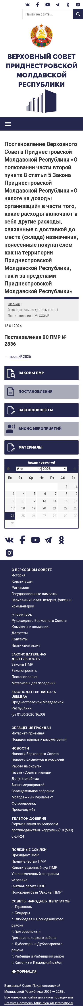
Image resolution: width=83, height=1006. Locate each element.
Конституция (22, 581)
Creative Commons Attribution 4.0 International (38, 1003)
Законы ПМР (31, 373)
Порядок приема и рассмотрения (39, 739)
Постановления (19, 316)
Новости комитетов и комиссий (38, 760)
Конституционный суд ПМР (34, 867)
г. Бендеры (21, 913)
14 (54, 501)
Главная (14, 304)
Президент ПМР (25, 855)
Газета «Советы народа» (32, 772)
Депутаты (20, 633)
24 (12, 516)
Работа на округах (26, 766)
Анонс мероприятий (40, 429)
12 (34, 501)
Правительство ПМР (29, 861)
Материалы (30, 447)
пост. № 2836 (20, 357)
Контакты (20, 639)
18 (23, 508)
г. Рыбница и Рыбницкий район (38, 956)
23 (75, 508)
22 (66, 508)
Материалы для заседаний (33, 683)
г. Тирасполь (22, 907)
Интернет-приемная (28, 733)
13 (44, 501)
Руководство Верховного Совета (39, 621)
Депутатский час (25, 779)
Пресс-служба (23, 809)
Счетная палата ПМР (28, 886)
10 (13, 501)
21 (54, 508)
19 (34, 508)
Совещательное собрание (33, 791)
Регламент (20, 588)
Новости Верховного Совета (35, 754)
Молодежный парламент (32, 797)
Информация (24, 971)
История (18, 575)
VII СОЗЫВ (42, 316)
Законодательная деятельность (31, 310)
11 (23, 501)
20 (44, 508)
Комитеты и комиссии (30, 627)
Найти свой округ (26, 645)
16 (75, 501)
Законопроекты (36, 410)
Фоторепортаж (24, 803)
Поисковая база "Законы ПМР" (37, 892)
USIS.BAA (19, 697)
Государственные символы (35, 594)
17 (13, 508)
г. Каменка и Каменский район (37, 962)
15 (66, 501)
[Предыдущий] (8, 469)
